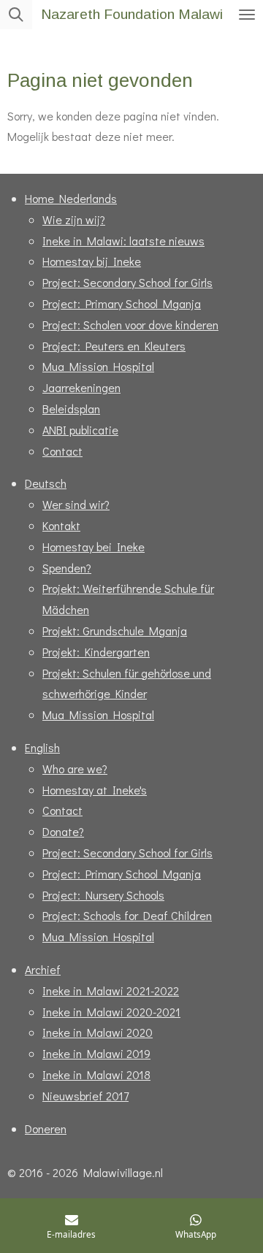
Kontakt (61, 525)
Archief (43, 969)
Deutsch (45, 483)
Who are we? (74, 768)
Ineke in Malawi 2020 (97, 1032)
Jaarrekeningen (81, 387)
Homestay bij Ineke (91, 261)
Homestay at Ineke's (94, 789)
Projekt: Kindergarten (96, 651)
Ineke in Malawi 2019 (96, 1053)
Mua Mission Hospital (98, 366)
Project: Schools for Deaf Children (127, 915)
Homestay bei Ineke (93, 546)
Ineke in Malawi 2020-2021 (111, 1011)
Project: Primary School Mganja (121, 303)
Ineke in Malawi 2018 (96, 1074)
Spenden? (66, 567)
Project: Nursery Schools (103, 895)
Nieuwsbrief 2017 (85, 1095)
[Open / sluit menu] (247, 14)
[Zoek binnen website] (16, 14)
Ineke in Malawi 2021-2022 (110, 990)
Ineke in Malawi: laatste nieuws (123, 240)
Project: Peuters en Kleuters (114, 345)
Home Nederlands (71, 198)
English (42, 747)
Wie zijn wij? (73, 219)
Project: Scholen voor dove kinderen (130, 324)
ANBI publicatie (80, 429)
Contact (62, 451)
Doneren (45, 1128)
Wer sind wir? (76, 504)
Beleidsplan (71, 408)
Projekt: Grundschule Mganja (114, 630)
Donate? (63, 831)
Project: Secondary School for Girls (127, 282)
